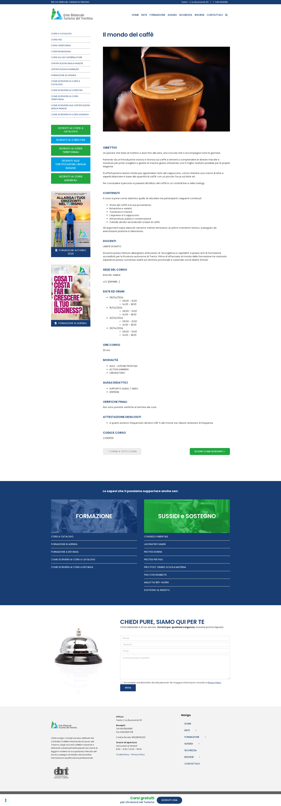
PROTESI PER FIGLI (153, 559)
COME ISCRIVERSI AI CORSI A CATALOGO (73, 559)
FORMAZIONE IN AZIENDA (64, 544)
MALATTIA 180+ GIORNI (156, 582)
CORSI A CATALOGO (62, 536)
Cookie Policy (122, 754)
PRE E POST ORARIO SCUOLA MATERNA (165, 567)
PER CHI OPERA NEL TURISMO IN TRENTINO (70, 2)
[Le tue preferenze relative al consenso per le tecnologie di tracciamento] (6, 800)
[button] (226, 15)
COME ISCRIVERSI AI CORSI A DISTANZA (72, 567)
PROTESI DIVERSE (153, 551)
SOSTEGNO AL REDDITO (157, 590)
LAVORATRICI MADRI (155, 544)
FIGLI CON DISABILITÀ (155, 574)
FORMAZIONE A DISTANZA (65, 551)
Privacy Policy (138, 754)
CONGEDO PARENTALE (156, 536)
